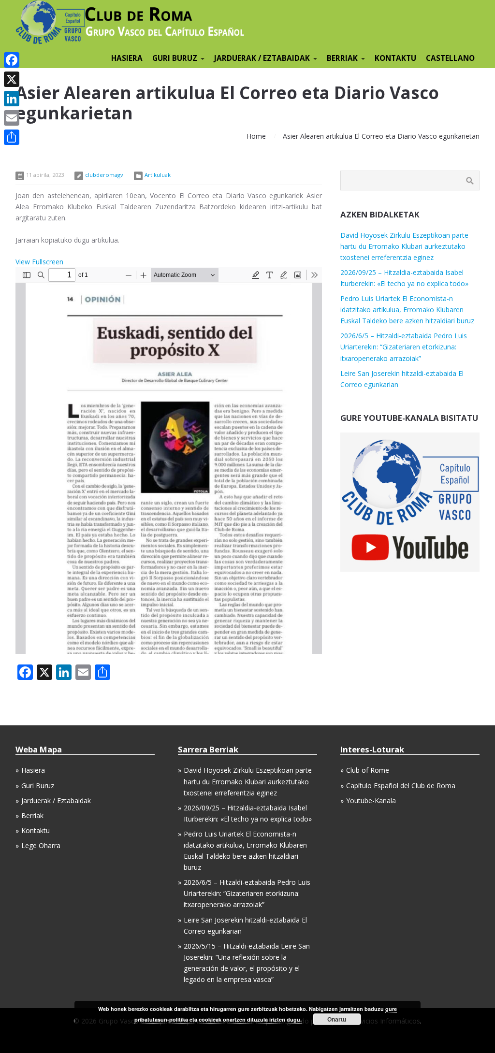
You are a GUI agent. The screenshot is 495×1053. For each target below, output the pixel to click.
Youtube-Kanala (371, 800)
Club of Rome (367, 770)
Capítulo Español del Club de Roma (400, 785)
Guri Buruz (37, 785)
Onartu (336, 1019)
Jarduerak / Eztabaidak (56, 800)
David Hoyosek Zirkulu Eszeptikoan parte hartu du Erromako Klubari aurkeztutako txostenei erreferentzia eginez (404, 246)
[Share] (11, 137)
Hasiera (33, 770)
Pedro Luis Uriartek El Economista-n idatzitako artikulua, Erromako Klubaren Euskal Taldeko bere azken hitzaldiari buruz (407, 309)
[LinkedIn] (11, 98)
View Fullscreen (39, 261)
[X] (11, 79)
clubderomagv (104, 174)
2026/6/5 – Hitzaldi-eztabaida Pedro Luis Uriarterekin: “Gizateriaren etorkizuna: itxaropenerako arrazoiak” (403, 346)
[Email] (11, 118)
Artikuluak (158, 174)
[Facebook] (11, 60)
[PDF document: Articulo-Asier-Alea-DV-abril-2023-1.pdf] (168, 460)
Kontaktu (35, 830)
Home (256, 136)
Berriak (32, 815)
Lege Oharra (40, 845)
